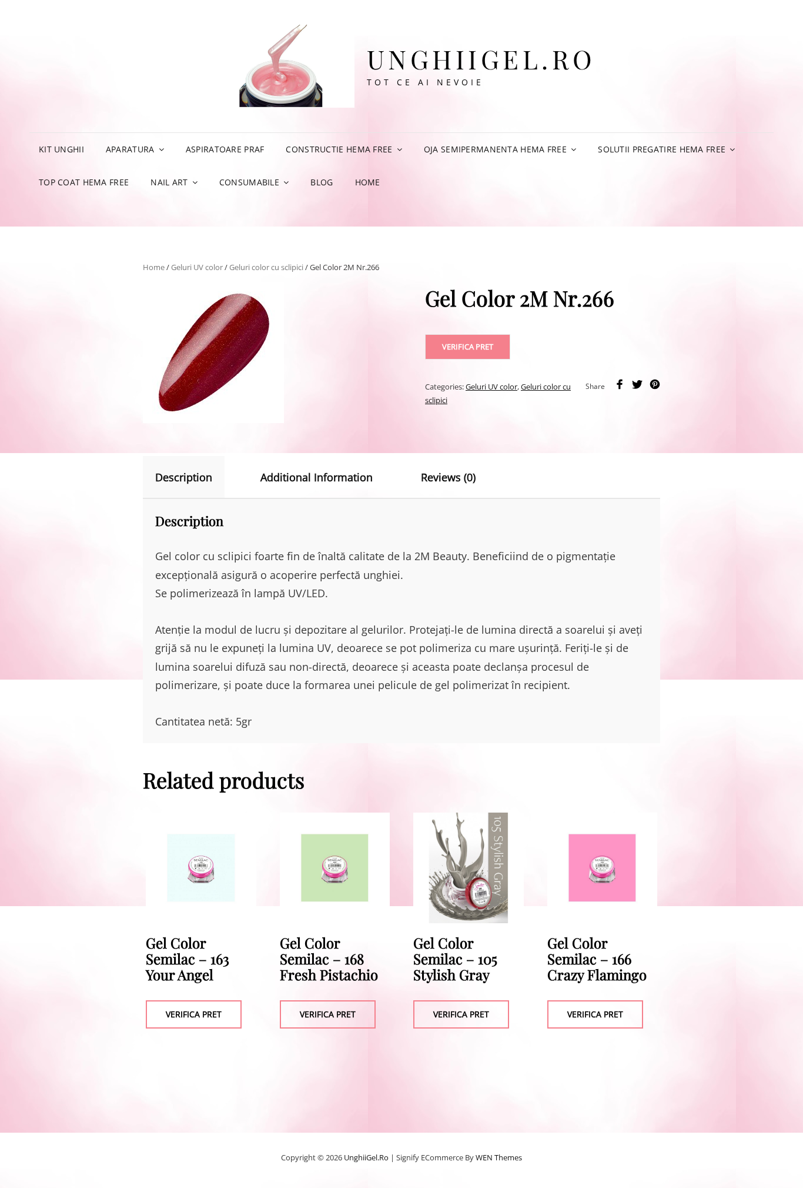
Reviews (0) (448, 477)
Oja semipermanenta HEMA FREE (495, 149)
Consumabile (249, 182)
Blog (321, 182)
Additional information (316, 477)
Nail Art (169, 182)
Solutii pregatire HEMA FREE (661, 149)
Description (183, 477)
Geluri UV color (197, 267)
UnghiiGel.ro (481, 58)
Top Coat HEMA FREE (84, 182)
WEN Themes (499, 1157)
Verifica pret (467, 346)
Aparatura (130, 149)
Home (367, 182)
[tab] (194, 477)
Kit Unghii (61, 149)
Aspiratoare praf (225, 149)
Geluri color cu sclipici (266, 267)
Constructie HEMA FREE (339, 149)
